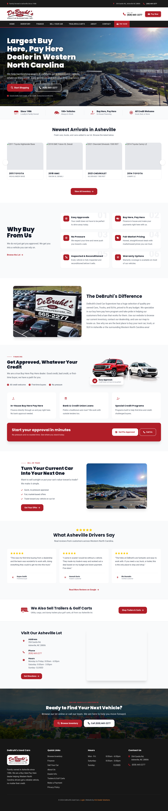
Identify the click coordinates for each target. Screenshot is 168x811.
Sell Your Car (53, 765)
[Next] (162, 162)
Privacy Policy (53, 787)
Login (82, 800)
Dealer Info (52, 774)
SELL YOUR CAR (56, 24)
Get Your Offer (30, 507)
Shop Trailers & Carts (131, 610)
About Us (51, 769)
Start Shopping (21, 87)
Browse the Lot (13, 255)
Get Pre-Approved (127, 432)
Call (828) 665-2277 (101, 723)
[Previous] (5, 162)
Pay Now (154, 14)
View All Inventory (83, 191)
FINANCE (40, 24)
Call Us (149, 432)
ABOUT (94, 24)
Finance (50, 761)
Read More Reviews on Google (82, 590)
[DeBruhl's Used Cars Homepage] (23, 760)
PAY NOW (123, 24)
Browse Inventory (69, 723)
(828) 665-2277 (49, 87)
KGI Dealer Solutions (102, 800)
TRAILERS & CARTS (77, 24)
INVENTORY (25, 24)
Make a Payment (54, 783)
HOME (12, 24)
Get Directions (30, 676)
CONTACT (106, 24)
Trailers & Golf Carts (56, 778)
